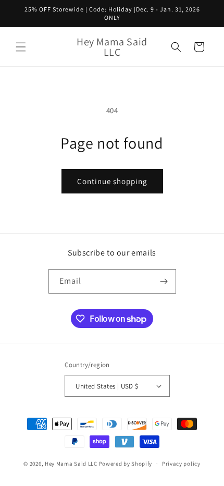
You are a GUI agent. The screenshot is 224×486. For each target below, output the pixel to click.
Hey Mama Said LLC (71, 463)
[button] (20, 46)
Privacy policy (181, 463)
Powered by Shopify (126, 463)
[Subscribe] (164, 281)
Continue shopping (112, 181)
